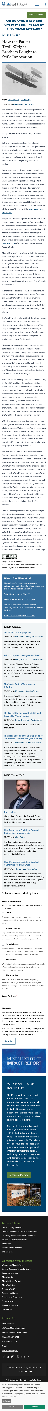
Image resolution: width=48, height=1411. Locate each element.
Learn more (19, 1022)
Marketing (7, 1008)
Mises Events (7, 1277)
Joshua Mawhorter (33, 743)
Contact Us (7, 1309)
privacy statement (10, 1035)
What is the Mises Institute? (13, 1265)
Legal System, (14, 100)
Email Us (5, 1346)
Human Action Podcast (12, 1248)
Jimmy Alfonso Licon (34, 637)
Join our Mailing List (10, 1351)
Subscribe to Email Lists (12, 1297)
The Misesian (20, 869)
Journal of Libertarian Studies (14, 1240)
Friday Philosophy (22, 660)
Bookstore (11, 960)
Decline (12, 1407)
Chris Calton (29, 105)
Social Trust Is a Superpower (18, 633)
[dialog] (24, 1396)
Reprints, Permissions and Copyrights (19, 600)
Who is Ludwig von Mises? (13, 1228)
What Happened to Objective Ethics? (22, 656)
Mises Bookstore (9, 1285)
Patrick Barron (36, 720)
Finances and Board (10, 1293)
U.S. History (25, 100)
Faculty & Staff (8, 1289)
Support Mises (36, 15)
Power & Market (22, 720)
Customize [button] (7, 1401)
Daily (8, 913)
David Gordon (38, 660)
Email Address (9, 996)
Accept (35, 1407)
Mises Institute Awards (11, 1281)
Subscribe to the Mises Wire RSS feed (19, 616)
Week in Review (13, 928)
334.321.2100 (13, 1337)
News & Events (12, 944)
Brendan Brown (32, 691)
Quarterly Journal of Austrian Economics (19, 1236)
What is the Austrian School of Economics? (20, 1232)
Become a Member (19, 1175)
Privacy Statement (10, 1305)
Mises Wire (11, 35)
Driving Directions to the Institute (16, 1269)
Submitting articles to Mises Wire (18, 594)
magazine (8, 244)
